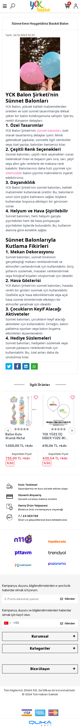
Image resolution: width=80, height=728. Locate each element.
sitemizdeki (14, 173)
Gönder (70, 598)
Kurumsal (40, 636)
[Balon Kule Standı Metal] (21, 410)
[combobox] (7, 623)
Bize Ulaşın (40, 669)
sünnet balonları (49, 130)
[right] (72, 431)
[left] (8, 431)
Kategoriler (40, 648)
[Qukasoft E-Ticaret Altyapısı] (40, 723)
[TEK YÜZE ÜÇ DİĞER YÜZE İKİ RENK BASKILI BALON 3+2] (58, 410)
